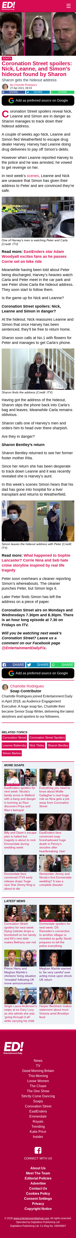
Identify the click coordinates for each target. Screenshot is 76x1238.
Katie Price (38, 1131)
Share (13, 92)
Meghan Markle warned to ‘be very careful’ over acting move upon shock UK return (55, 974)
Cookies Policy (38, 1193)
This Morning (38, 1076)
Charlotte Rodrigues (25, 84)
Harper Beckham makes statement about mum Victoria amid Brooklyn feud (55, 1011)
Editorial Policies (38, 1178)
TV (38, 1066)
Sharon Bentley (58, 745)
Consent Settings (38, 1198)
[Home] (8, 6)
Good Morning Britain (38, 1071)
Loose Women (38, 1081)
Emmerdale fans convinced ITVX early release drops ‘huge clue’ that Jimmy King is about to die (19, 881)
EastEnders (38, 1111)
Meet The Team (38, 1173)
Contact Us (38, 1188)
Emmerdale (38, 1116)
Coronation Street (14, 737)
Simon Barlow (12, 753)
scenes (33, 176)
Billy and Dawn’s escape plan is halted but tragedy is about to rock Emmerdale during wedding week (20, 840)
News (38, 1060)
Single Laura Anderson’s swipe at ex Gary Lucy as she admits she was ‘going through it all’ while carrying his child (20, 1013)
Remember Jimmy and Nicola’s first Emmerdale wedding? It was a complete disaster (55, 879)
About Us (38, 1168)
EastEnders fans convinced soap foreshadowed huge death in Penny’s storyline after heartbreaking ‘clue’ (52, 842)
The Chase (38, 1086)
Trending (38, 1126)
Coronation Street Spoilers (47, 737)
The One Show (38, 1091)
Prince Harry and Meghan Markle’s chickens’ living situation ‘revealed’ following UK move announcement (20, 976)
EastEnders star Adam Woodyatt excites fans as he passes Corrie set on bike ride (34, 257)
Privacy (38, 1203)
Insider (38, 1136)
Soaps (7, 58)
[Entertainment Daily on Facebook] (38, 1150)
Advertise (38, 1183)
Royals (38, 1121)
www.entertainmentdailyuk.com (31, 1218)
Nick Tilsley (37, 745)
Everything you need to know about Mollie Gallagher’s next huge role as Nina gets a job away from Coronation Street (54, 797)
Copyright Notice (38, 1209)
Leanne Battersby (14, 745)
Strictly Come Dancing (38, 1096)
